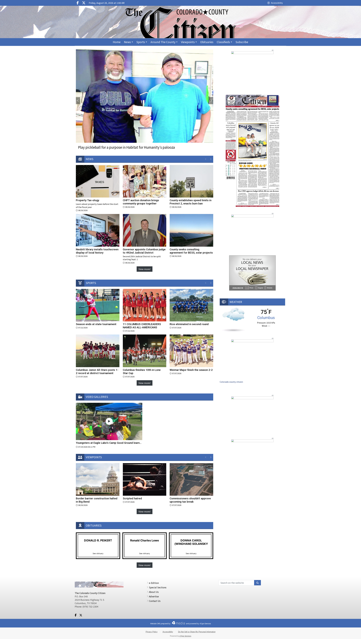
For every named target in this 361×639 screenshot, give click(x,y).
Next (211, 100)
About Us (154, 592)
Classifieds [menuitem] (223, 42)
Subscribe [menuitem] (241, 42)
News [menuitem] (127, 42)
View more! (144, 269)
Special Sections (157, 587)
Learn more (336, 634)
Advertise (154, 596)
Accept (351, 634)
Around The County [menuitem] (162, 42)
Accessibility (277, 2)
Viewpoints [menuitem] (188, 42)
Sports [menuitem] (140, 42)
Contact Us (154, 601)
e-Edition (154, 583)
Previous (78, 100)
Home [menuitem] (117, 42)
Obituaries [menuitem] (206, 42)
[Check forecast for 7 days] (233, 319)
